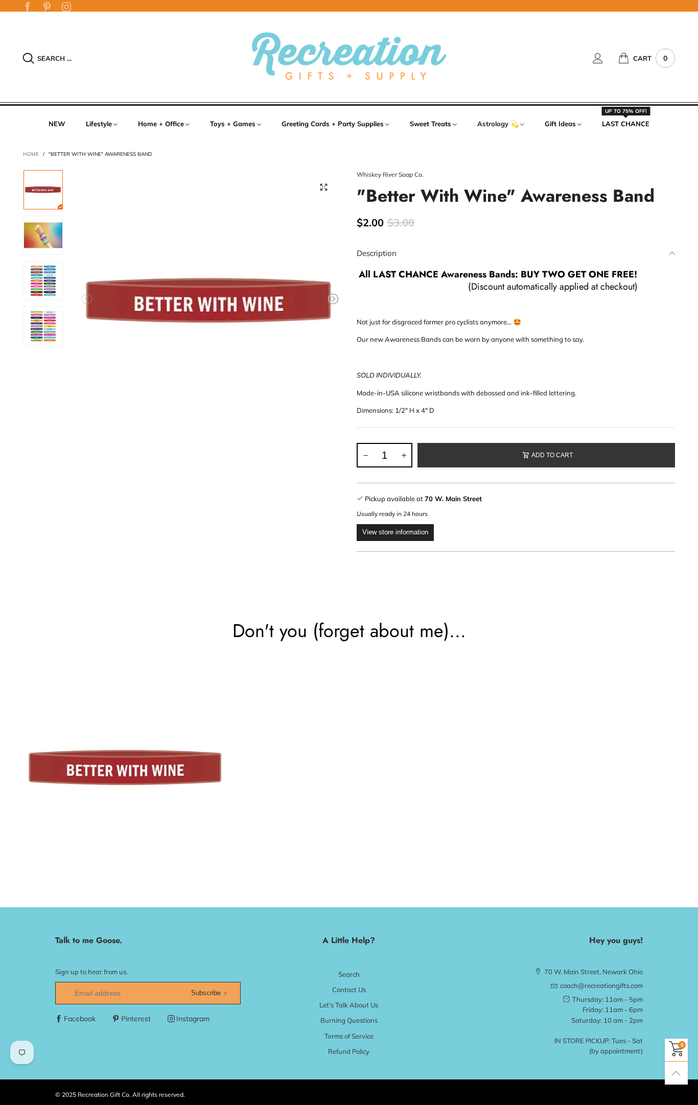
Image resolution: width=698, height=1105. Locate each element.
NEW (57, 124)
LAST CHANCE (625, 123)
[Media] (323, 187)
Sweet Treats (430, 124)
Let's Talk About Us (348, 1005)
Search (349, 974)
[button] (87, 299)
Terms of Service (349, 1036)
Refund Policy (348, 1051)
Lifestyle (99, 124)
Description (377, 253)
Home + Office (161, 124)
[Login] (605, 58)
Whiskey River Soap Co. (390, 174)
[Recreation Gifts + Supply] (348, 56)
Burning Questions (349, 1020)
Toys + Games (232, 124)
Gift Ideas (560, 124)
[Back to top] (676, 1073)
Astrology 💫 (498, 124)
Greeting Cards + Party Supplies (333, 124)
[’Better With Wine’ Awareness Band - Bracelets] (210, 301)
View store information (395, 532)
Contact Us (349, 989)
